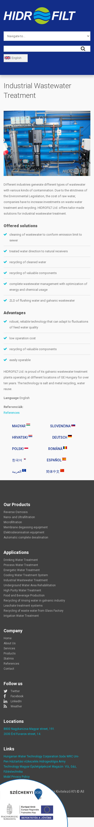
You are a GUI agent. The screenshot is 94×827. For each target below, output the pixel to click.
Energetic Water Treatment (22, 570)
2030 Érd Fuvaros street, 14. (22, 734)
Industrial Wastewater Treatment (26, 580)
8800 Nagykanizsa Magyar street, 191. (29, 729)
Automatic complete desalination (26, 537)
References (12, 412)
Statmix (9, 658)
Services (9, 648)
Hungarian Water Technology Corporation (31, 756)
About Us (10, 643)
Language (11, 398)
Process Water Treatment (21, 565)
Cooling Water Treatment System (26, 575)
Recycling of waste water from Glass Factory (33, 610)
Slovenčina (60, 426)
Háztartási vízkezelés (24, 761)
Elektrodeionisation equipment (24, 532)
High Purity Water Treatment (22, 590)
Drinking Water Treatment (21, 560)
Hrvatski (20, 437)
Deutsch (60, 437)
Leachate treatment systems (23, 605)
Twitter (15, 691)
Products (10, 653)
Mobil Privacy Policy (17, 776)
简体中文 (53, 471)
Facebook (17, 696)
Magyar (19, 426)
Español (54, 460)
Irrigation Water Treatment (21, 615)
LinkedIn (16, 701)
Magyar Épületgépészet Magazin (41, 766)
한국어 (17, 460)
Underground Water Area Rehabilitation (30, 585)
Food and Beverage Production (24, 595)
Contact (9, 668)
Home (8, 638)
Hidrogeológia (48, 761)
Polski (18, 449)
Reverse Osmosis (16, 512)
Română (55, 449)
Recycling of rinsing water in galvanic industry (34, 600)
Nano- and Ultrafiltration (19, 517)
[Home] (40, 10)
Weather (16, 706)
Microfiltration (13, 522)
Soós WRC (66, 756)
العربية (17, 471)
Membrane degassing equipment (26, 527)
